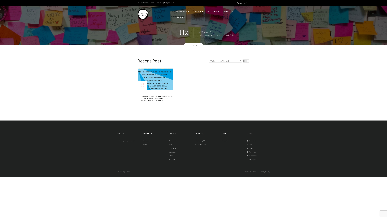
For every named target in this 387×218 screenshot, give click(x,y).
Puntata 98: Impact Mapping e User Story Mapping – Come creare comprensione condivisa (156, 98)
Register (239, 3)
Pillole (171, 156)
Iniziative (227, 11)
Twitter (251, 145)
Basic (171, 145)
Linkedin (252, 141)
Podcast (197, 11)
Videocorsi (212, 11)
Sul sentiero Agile (201, 145)
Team (145, 145)
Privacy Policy (265, 172)
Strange (172, 159)
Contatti (181, 17)
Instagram (252, 159)
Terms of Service (251, 172)
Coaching (172, 148)
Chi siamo (146, 141)
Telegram (252, 152)
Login (246, 3)
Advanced (172, 141)
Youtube (252, 148)
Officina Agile (181, 11)
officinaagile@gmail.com (165, 3)
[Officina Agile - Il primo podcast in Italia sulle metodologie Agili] (143, 14)
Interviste (172, 152)
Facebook (252, 156)
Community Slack (201, 141)
